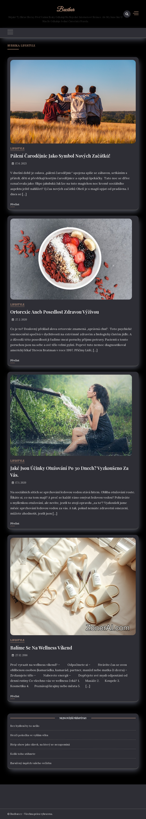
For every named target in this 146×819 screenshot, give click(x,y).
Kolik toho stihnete (22, 754)
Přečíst (14, 204)
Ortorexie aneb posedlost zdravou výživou (54, 312)
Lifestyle (17, 148)
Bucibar (65, 10)
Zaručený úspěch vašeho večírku (30, 763)
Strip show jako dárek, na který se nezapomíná (40, 744)
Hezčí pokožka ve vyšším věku (29, 735)
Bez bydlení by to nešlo (24, 726)
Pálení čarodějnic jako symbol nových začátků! (60, 156)
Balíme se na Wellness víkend (41, 648)
